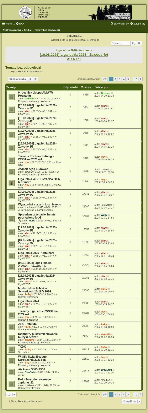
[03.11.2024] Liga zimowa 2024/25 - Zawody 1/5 (34, 264)
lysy (27, 162)
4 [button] (123, 79)
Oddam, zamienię (27, 329)
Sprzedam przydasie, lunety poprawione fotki (37, 216)
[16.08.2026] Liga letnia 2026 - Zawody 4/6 (74, 55)
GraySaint (30, 372)
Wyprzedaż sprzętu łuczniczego (39, 204)
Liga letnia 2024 (28, 301)
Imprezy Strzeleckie (28, 297)
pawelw (29, 172)
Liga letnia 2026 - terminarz (74, 50)
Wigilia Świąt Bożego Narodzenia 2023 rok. (32, 358)
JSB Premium (27, 323)
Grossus (29, 98)
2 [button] (115, 79)
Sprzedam (23, 223)
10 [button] (135, 79)
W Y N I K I (74, 59)
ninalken (29, 385)
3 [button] (119, 79)
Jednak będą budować (33, 169)
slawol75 (29, 340)
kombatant (30, 207)
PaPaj (28, 294)
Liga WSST (24, 114)
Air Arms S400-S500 (31, 369)
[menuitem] (20, 23)
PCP (22, 375)
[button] (105, 79)
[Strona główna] (74, 12)
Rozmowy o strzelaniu (29, 388)
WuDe (32, 220)
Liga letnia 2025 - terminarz (36, 252)
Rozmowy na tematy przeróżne (34, 101)
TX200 (22, 346)
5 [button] (128, 79)
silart (27, 111)
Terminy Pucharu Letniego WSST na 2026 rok (36, 158)
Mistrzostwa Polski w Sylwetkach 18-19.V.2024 (34, 290)
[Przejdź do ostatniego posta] (112, 93)
